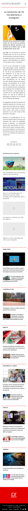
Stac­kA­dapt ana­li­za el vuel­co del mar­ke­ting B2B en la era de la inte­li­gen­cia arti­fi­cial (14, 439)
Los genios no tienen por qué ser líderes (13, 218)
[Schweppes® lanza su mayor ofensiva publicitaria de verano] (14, 299)
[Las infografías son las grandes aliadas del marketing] (14, 163)
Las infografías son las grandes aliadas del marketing (14, 173)
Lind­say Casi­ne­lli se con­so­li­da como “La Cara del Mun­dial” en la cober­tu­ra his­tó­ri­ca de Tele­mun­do (14, 348)
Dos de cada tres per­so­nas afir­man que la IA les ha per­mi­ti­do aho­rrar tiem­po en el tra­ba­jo (14, 477)
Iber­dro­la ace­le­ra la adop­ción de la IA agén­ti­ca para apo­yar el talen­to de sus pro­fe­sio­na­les (13, 397)
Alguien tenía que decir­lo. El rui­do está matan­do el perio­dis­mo (18, 356)
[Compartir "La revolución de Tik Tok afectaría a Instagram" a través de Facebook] (8, 144)
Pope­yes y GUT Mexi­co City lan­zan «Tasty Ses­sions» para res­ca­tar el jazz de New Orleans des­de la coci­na (13, 317)
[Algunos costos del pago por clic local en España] (14, 229)
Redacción (5, 509)
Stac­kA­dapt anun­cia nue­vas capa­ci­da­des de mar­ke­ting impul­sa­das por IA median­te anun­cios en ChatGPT (13, 270)
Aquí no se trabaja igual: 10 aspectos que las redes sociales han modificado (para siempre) (14, 195)
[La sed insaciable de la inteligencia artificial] (14, 459)
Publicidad (16, 509)
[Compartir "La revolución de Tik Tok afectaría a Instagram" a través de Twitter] (11, 144)
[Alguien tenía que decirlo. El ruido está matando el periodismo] (6, 356)
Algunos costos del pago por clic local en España (13, 239)
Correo (10, 509)
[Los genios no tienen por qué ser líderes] (14, 208)
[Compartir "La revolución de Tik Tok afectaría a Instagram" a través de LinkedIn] (17, 144)
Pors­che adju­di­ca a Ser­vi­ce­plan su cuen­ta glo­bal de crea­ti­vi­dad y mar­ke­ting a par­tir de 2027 (13, 279)
